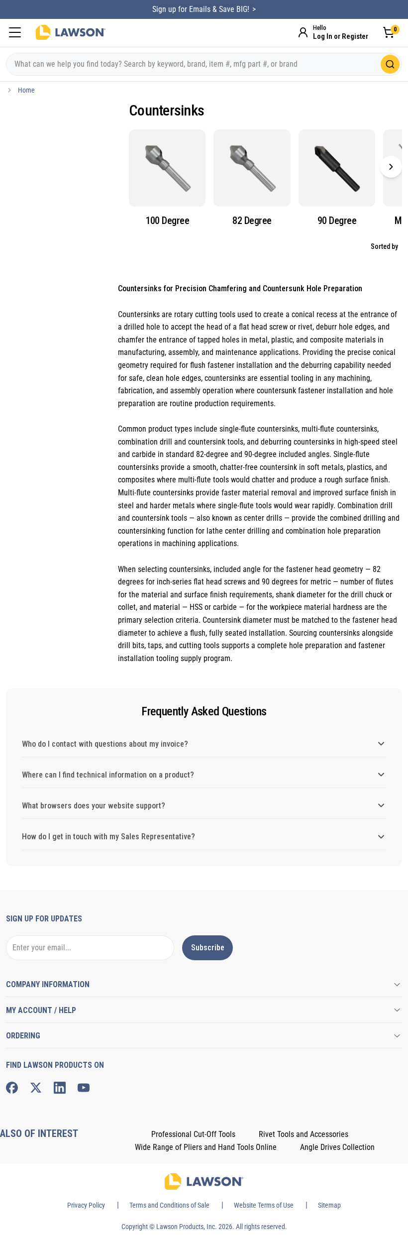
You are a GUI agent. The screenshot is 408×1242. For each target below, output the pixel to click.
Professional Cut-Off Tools (193, 1134)
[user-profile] (303, 32)
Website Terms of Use (264, 1205)
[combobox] (204, 64)
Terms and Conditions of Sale (169, 1205)
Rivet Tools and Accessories (303, 1134)
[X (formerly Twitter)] (36, 1088)
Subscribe (207, 947)
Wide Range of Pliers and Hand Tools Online (206, 1147)
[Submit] (390, 64)
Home (26, 90)
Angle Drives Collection (337, 1147)
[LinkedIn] (60, 1088)
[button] (391, 167)
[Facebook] (12, 1088)
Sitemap (329, 1205)
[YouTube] (84, 1088)
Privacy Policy (86, 1205)
